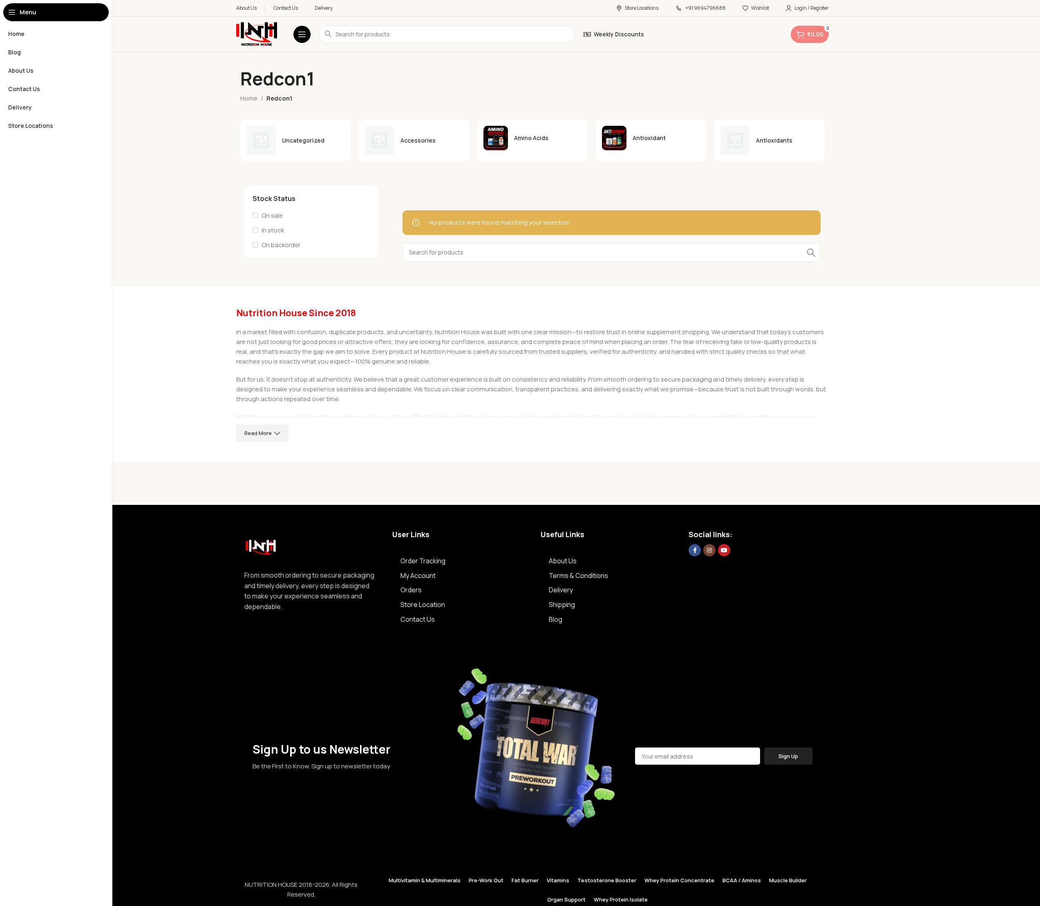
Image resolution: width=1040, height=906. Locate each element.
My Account (418, 575)
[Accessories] (414, 140)
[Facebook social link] (695, 550)
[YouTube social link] (724, 550)
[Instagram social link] (709, 550)
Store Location (422, 604)
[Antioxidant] (651, 138)
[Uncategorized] (295, 140)
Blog (555, 619)
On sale (272, 215)
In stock (273, 230)
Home (248, 98)
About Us (563, 560)
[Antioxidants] (769, 140)
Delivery (561, 589)
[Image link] (260, 545)
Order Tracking (422, 560)
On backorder (281, 245)
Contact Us (417, 619)
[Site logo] (256, 33)
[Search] (811, 252)
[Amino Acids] (532, 138)
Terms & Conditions (578, 575)
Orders (411, 589)
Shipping (562, 604)
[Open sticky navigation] (302, 34)
